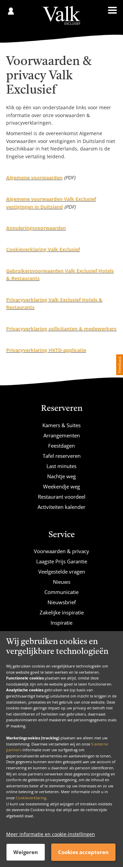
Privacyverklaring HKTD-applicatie (46, 350)
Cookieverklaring (31, 797)
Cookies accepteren (83, 852)
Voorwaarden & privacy (61, 551)
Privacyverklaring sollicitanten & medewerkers (61, 328)
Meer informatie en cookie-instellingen (50, 834)
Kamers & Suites (61, 425)
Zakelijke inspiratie (62, 612)
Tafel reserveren (62, 455)
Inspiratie (61, 622)
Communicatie (61, 592)
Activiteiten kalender (61, 506)
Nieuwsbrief (61, 602)
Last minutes (61, 466)
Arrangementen (61, 435)
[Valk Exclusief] (61, 15)
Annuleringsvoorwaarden (36, 228)
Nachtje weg (61, 476)
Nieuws (61, 581)
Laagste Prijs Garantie (61, 561)
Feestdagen (61, 445)
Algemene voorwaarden (34, 177)
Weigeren (25, 852)
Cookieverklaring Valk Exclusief (43, 249)
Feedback (119, 364)
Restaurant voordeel (61, 496)
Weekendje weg (61, 486)
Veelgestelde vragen (61, 571)
